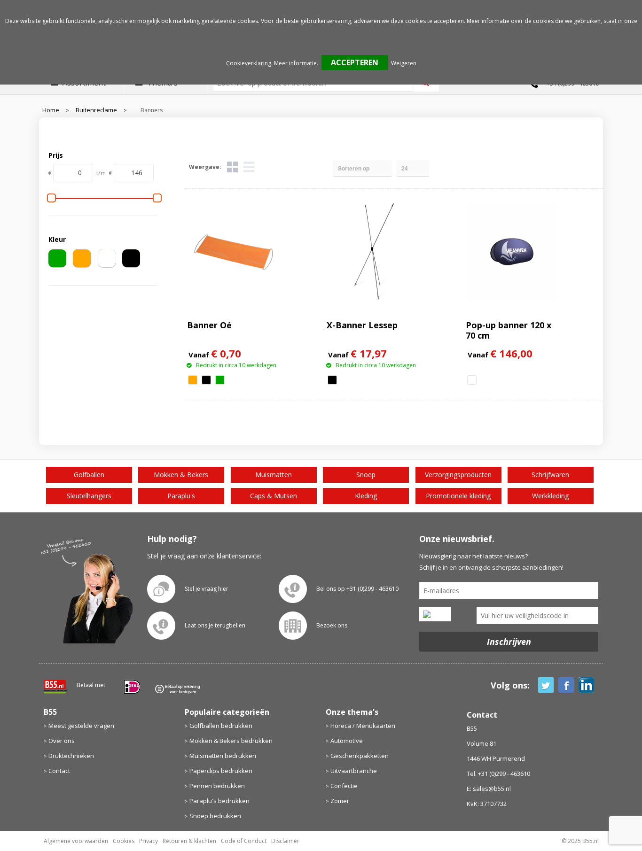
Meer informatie (295, 63)
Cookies (123, 841)
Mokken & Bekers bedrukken (231, 740)
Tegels (232, 167)
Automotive (346, 740)
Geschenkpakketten (359, 755)
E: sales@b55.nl (489, 788)
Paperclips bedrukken (220, 770)
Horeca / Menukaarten (362, 725)
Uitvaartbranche (353, 770)
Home (50, 110)
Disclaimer (285, 841)
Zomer (339, 801)
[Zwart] (131, 258)
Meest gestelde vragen (81, 725)
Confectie (344, 785)
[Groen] (57, 258)
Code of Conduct (243, 841)
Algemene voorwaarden (76, 841)
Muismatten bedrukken (222, 755)
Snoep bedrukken (215, 816)
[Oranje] (82, 258)
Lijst (248, 167)
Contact (59, 770)
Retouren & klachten (189, 841)
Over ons (61, 740)
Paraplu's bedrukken (219, 801)
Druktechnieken (71, 755)
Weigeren (403, 63)
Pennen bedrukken (217, 785)
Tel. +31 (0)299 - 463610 (498, 773)
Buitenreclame (96, 110)
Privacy (148, 841)
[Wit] (107, 258)
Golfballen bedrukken (220, 725)
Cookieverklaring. (249, 63)
